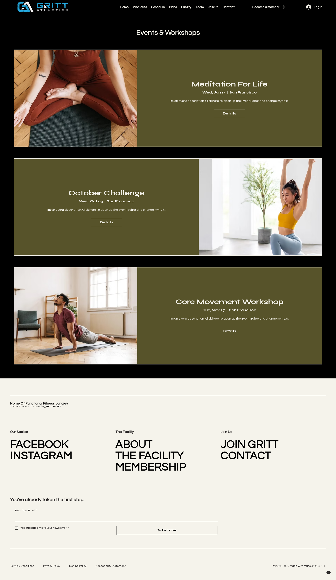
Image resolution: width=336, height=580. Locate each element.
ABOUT (134, 444)
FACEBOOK (39, 444)
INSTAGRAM (41, 455)
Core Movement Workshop (230, 301)
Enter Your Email (26, 510)
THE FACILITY (150, 455)
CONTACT (246, 455)
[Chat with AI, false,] (328, 572)
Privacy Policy (51, 566)
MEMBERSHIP (151, 467)
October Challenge (106, 193)
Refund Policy (77, 566)
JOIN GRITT (249, 444)
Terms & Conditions (22, 566)
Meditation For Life (230, 84)
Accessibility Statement (111, 566)
